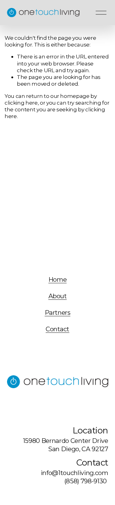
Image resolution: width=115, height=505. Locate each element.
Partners (58, 312)
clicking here (21, 102)
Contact (57, 329)
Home (57, 279)
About (57, 296)
